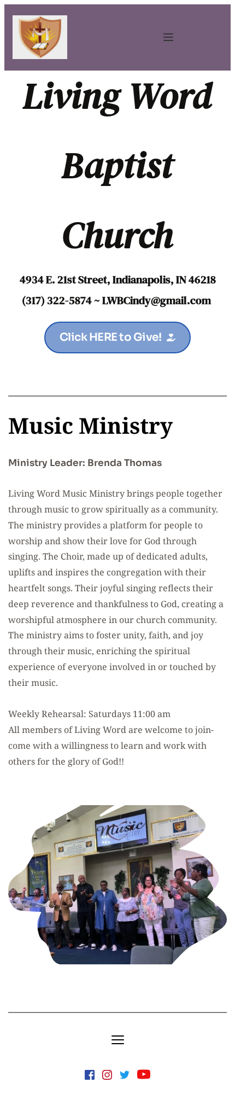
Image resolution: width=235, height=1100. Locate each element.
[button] (168, 37)
